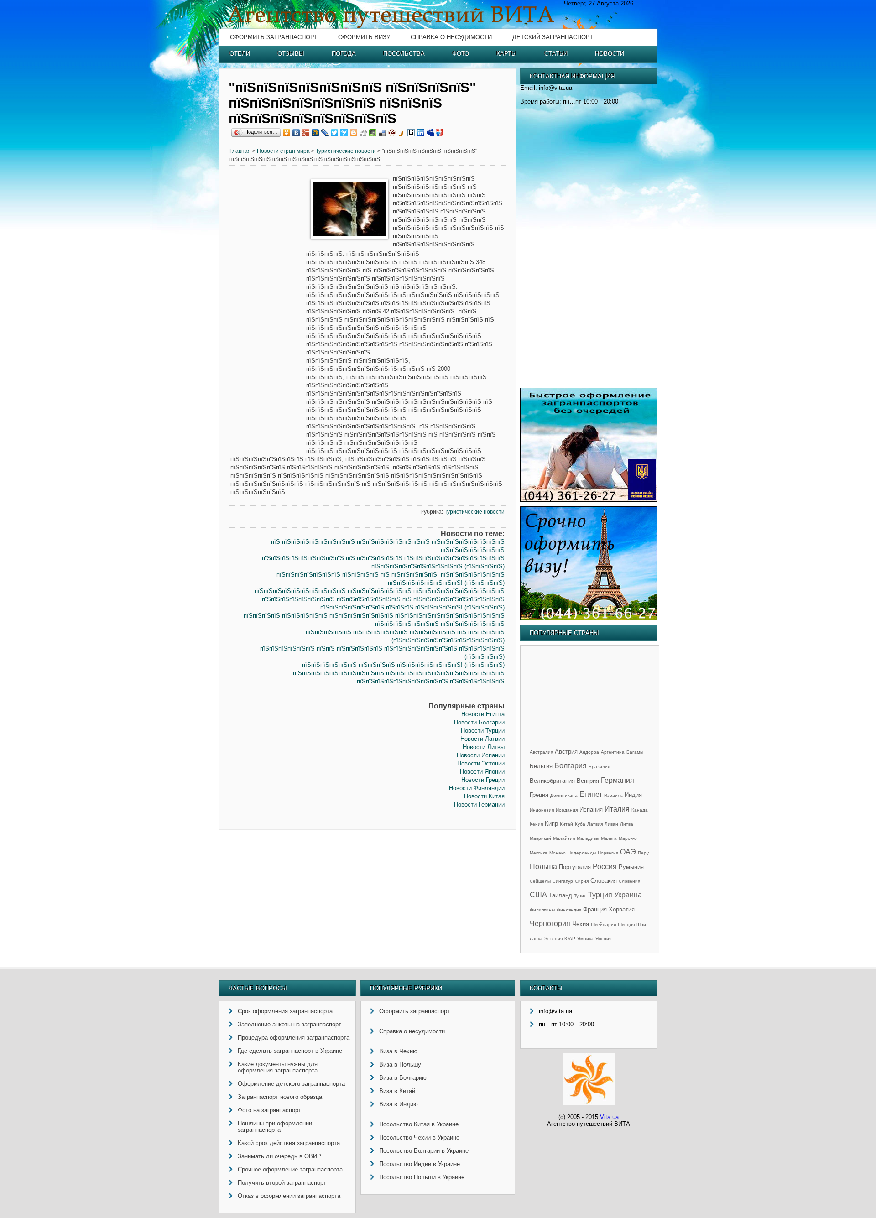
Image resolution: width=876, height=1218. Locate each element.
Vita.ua (609, 1117)
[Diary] (392, 133)
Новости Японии (482, 771)
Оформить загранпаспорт (274, 37)
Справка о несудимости (451, 37)
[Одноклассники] (287, 133)
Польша (543, 866)
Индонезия (542, 809)
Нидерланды (582, 852)
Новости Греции (483, 779)
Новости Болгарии (479, 722)
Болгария (570, 766)
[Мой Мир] (315, 133)
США (538, 895)
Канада (639, 809)
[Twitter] (334, 133)
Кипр (551, 823)
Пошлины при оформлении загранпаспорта (275, 1126)
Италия (617, 809)
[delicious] (382, 133)
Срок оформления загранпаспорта (285, 1011)
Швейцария (603, 924)
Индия (633, 794)
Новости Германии (479, 804)
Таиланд (560, 895)
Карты (506, 53)
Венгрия (588, 780)
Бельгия (541, 766)
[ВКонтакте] (296, 133)
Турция (600, 895)
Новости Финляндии (477, 788)
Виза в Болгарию (403, 1077)
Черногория (550, 923)
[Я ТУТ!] (440, 133)
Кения (536, 824)
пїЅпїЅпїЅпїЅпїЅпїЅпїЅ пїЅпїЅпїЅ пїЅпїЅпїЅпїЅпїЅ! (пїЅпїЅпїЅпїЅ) (412, 607)
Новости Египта (483, 714)
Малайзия (564, 838)
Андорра (589, 752)
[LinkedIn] (421, 133)
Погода (344, 53)
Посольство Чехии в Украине (419, 1137)
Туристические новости (346, 151)
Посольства (404, 53)
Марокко (628, 838)
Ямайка (585, 938)
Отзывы (290, 53)
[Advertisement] (267, 314)
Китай (566, 824)
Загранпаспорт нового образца (280, 1096)
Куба (580, 824)
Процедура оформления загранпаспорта (293, 1037)
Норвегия (608, 852)
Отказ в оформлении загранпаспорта (289, 1195)
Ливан (611, 824)
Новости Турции (483, 730)
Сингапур (563, 881)
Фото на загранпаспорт (269, 1110)
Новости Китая (484, 796)
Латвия (595, 824)
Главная (240, 151)
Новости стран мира (283, 151)
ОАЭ (628, 852)
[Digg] (363, 133)
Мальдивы (588, 838)
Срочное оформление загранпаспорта (290, 1169)
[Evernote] (373, 133)
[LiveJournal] (325, 133)
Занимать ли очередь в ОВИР (279, 1156)
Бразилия (599, 766)
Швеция (626, 924)
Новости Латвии (482, 738)
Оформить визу (364, 37)
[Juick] (402, 133)
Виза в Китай (397, 1091)
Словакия (603, 880)
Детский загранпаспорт (552, 37)
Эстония (553, 938)
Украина (628, 895)
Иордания (567, 809)
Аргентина (613, 752)
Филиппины (542, 909)
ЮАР (569, 938)
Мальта (609, 838)
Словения (629, 881)
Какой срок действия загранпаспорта (289, 1143)
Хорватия (622, 909)
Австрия (566, 751)
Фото (460, 53)
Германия (617, 780)
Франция (595, 909)
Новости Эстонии (481, 763)
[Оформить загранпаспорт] (588, 499)
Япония (603, 938)
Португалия (575, 867)
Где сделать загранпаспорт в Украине (290, 1050)
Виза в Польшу (400, 1064)
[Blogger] (354, 133)
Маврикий (540, 838)
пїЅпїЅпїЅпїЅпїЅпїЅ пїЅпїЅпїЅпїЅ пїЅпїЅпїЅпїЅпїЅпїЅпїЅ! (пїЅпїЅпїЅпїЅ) (403, 664)
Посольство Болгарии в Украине (424, 1150)
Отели (239, 53)
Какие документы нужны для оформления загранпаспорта (278, 1067)
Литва (626, 824)
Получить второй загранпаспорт (282, 1182)
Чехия (580, 924)
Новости (609, 53)
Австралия (541, 752)
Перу (643, 852)
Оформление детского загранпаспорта (291, 1083)
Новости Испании (481, 755)
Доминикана (564, 795)
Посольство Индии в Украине (419, 1164)
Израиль (613, 795)
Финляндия (569, 909)
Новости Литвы (484, 747)
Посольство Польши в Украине (421, 1177)
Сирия (582, 881)
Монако (557, 852)
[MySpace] (430, 133)
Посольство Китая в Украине (419, 1124)
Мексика (539, 852)
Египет (590, 794)
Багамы (634, 752)
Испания (591, 809)
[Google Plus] (306, 133)
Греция (539, 794)
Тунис (580, 895)
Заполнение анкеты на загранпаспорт (289, 1024)
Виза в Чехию (398, 1051)
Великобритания (552, 780)
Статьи (556, 53)
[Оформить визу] (588, 618)
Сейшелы (540, 881)
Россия (605, 866)
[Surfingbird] (344, 133)
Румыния (631, 867)
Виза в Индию (398, 1104)
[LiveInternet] (411, 133)
